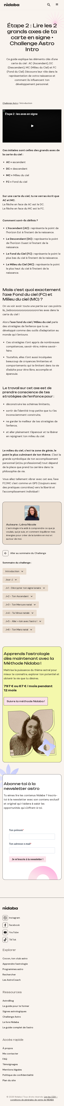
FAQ (5, 1059)
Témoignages (10, 1064)
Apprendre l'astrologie (15, 963)
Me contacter (10, 1053)
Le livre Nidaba (11, 1022)
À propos (8, 1048)
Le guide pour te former (16, 1006)
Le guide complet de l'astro (18, 1027)
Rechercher (9, 974)
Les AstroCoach (12, 979)
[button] (57, 4)
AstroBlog (8, 1000)
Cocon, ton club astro (15, 958)
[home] (12, 5)
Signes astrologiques (14, 1011)
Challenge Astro (10, 103)
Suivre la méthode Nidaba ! (26, 701)
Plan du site (9, 1080)
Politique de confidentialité (18, 1075)
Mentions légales (12, 1069)
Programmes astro (13, 969)
